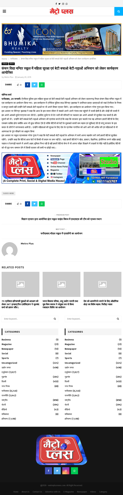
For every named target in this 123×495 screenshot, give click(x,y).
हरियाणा (12, 55)
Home (15, 483)
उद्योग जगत (6, 359)
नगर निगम (6, 377)
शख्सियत (5, 405)
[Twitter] (57, 462)
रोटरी (4, 396)
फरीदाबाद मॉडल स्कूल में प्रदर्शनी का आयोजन (61, 224)
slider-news (8, 185)
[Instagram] (65, 462)
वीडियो (4, 400)
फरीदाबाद (5, 55)
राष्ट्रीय (5, 391)
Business (6, 331)
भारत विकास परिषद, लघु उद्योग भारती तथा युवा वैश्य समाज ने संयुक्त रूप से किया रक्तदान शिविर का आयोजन (60, 295)
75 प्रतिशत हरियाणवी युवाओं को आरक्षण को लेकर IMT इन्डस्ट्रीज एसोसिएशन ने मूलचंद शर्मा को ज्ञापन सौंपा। (20, 295)
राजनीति (5, 387)
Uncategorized (9, 354)
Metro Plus (8, 68)
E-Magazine (69, 483)
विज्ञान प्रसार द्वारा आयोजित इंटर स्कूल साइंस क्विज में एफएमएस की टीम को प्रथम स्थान (61, 210)
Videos (93, 483)
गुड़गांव (4, 368)
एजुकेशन (5, 363)
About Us (25, 483)
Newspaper (7, 340)
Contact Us (37, 483)
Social (5, 345)
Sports (5, 349)
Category (103, 483)
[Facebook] (48, 462)
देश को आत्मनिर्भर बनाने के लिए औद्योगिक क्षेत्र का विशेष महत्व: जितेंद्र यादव (101, 294)
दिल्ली (4, 373)
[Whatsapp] (74, 462)
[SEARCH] (54, 310)
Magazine (7, 335)
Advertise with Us (52, 483)
